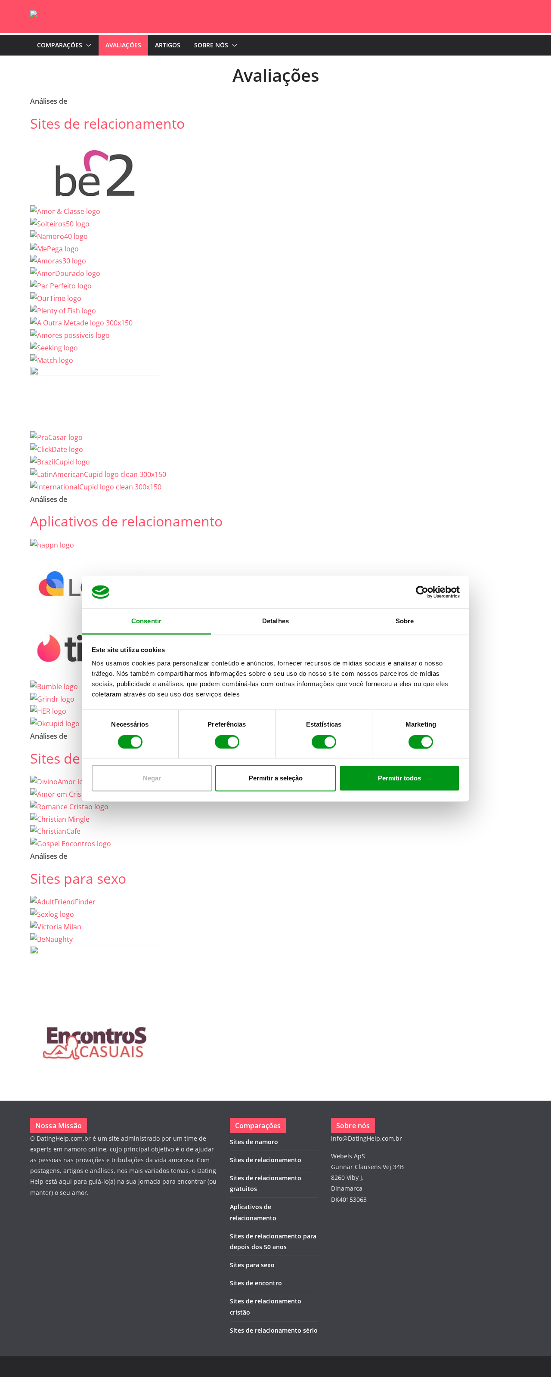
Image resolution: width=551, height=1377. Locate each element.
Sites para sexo (78, 878)
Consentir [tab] (146, 621)
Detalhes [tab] (275, 621)
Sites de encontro (256, 1283)
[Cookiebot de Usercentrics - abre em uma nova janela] (422, 591)
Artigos (167, 45)
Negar (152, 778)
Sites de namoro (254, 1142)
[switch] (227, 742)
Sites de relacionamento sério (274, 1330)
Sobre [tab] (405, 621)
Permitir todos (399, 778)
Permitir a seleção (276, 778)
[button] (87, 45)
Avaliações (123, 45)
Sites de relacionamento (107, 123)
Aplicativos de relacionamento (126, 521)
